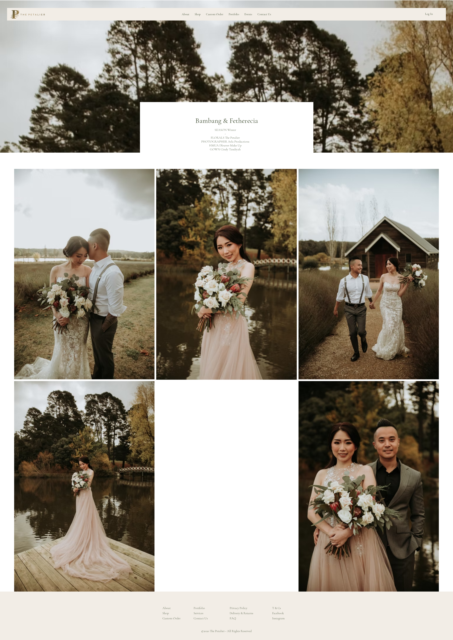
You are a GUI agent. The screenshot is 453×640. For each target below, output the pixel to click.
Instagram (278, 618)
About (166, 608)
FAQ (233, 618)
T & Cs (276, 608)
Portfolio (199, 608)
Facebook (278, 613)
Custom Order (171, 618)
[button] (234, 14)
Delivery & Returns (241, 613)
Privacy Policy (238, 608)
